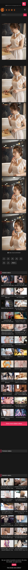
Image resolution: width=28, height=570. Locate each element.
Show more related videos (14, 423)
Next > (13, 262)
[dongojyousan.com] (11, 10)
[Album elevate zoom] (24, 4)
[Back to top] (23, 565)
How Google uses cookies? (14, 567)
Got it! (14, 564)
